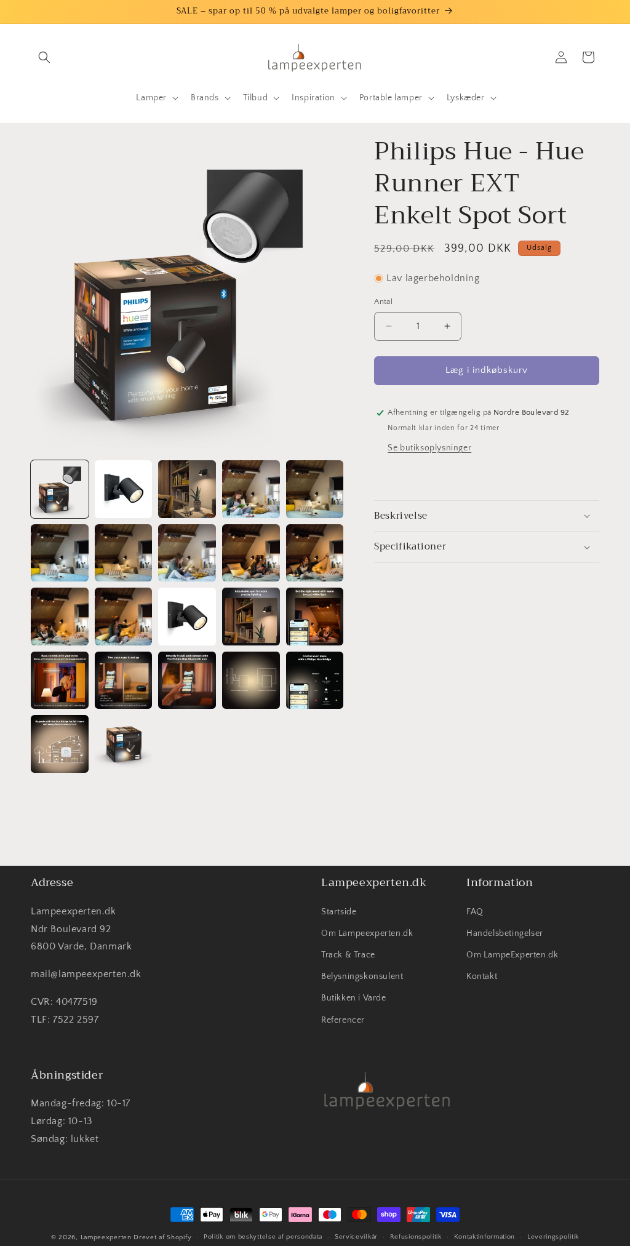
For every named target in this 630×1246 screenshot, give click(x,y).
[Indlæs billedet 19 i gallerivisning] (251, 680)
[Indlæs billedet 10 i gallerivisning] (315, 553)
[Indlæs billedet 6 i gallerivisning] (60, 553)
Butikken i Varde (353, 998)
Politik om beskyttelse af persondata (263, 1236)
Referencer (343, 1020)
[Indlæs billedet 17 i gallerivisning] (124, 680)
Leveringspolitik (553, 1236)
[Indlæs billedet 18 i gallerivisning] (187, 680)
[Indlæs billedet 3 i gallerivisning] (187, 489)
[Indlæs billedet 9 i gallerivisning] (251, 553)
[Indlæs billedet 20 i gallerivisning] (315, 680)
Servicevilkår (356, 1236)
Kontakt (481, 976)
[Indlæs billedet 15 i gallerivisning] (315, 616)
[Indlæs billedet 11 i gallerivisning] (60, 616)
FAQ (475, 912)
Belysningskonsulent (362, 976)
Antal (383, 301)
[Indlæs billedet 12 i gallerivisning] (124, 616)
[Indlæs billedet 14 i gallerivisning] (251, 616)
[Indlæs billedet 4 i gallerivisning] (251, 489)
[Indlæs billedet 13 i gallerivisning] (187, 616)
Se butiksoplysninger (429, 448)
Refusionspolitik (416, 1236)
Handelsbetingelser (504, 933)
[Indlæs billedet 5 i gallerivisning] (315, 489)
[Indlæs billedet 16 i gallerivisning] (60, 680)
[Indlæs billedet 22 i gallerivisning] (124, 744)
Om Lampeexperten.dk (367, 933)
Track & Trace (348, 955)
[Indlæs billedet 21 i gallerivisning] (60, 744)
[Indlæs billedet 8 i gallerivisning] (187, 553)
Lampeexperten (106, 1237)
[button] (44, 57)
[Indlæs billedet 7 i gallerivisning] (124, 553)
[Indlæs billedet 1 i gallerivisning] (60, 489)
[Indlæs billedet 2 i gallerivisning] (124, 489)
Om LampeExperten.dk (512, 955)
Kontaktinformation (485, 1236)
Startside (338, 912)
